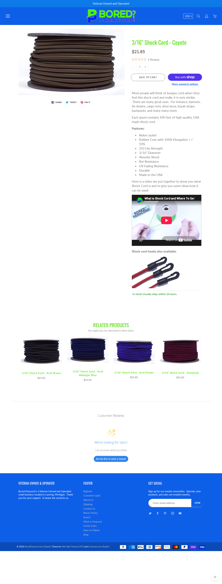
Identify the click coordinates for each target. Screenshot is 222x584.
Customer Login (91, 495)
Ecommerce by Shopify (98, 546)
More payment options (185, 83)
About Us (88, 500)
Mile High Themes (69, 546)
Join (197, 502)
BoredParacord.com (34, 546)
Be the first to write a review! (111, 458)
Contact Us (89, 508)
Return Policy (90, 513)
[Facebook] (157, 513)
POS (82, 546)
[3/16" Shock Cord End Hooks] (156, 271)
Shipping (87, 504)
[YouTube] (180, 513)
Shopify (47, 546)
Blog (85, 534)
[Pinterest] (165, 513)
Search (86, 517)
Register (87, 491)
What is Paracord (92, 521)
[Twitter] (150, 513)
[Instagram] (172, 513)
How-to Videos (91, 530)
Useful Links (90, 525)
